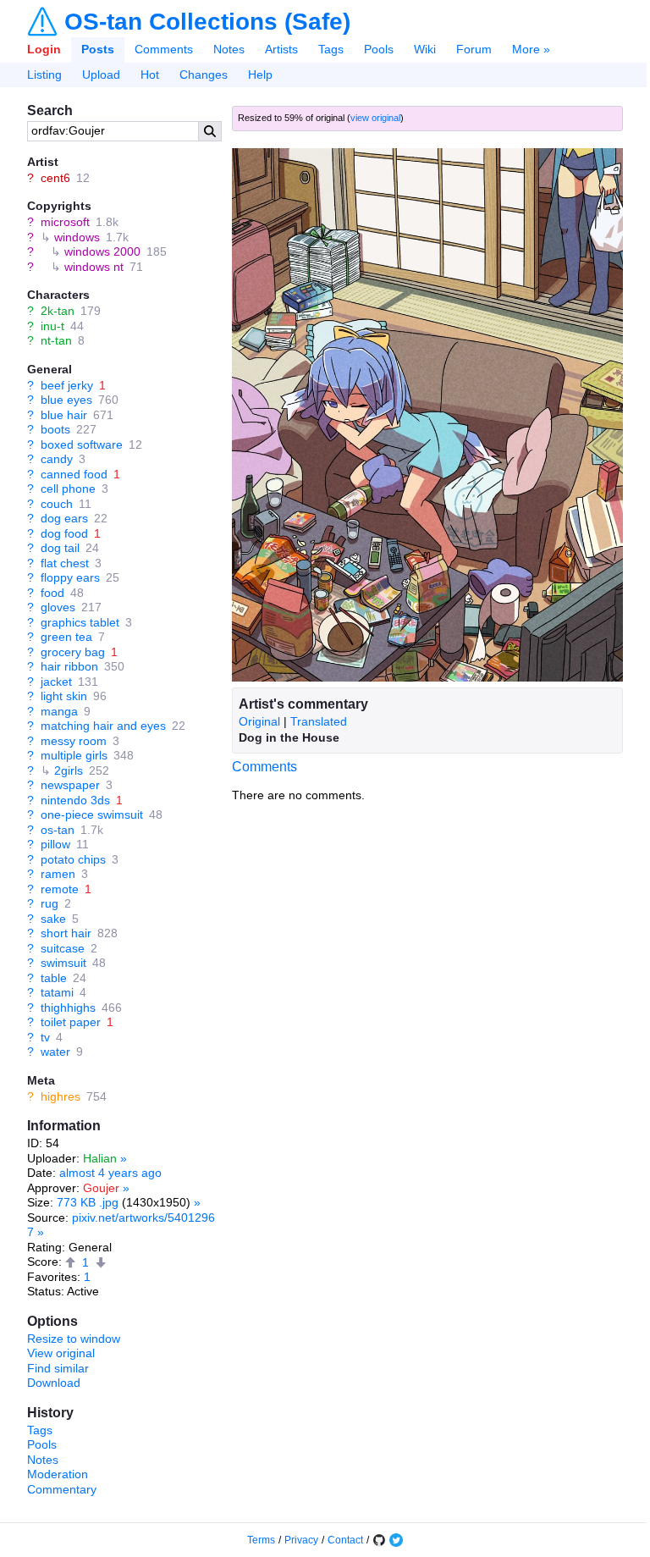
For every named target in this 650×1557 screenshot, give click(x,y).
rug (49, 903)
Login (44, 49)
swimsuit (63, 962)
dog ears (64, 518)
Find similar (58, 1368)
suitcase (63, 948)
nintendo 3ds (75, 800)
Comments (164, 49)
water (55, 1051)
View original (61, 1353)
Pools (379, 49)
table (54, 978)
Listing (44, 74)
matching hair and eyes (103, 725)
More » (531, 49)
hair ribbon (69, 666)
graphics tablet (80, 622)
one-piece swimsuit (92, 814)
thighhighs (68, 1007)
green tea (66, 636)
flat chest (65, 563)
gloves (58, 607)
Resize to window (73, 1338)
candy (57, 459)
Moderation (57, 1474)
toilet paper (71, 1022)
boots (55, 429)
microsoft (65, 222)
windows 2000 (102, 251)
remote (60, 889)
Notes (229, 49)
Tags (331, 49)
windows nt (94, 266)
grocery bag (73, 652)
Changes (203, 74)
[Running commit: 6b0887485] (379, 1540)
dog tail (60, 548)
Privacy (301, 1540)
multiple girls (74, 755)
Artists (281, 49)
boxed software (82, 444)
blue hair (64, 415)
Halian (100, 1158)
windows (77, 237)
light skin (64, 696)
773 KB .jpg (87, 1202)
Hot (149, 74)
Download (53, 1382)
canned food (74, 474)
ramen (58, 874)
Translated (318, 721)
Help (260, 74)
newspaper (70, 785)
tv (45, 1037)
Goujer (101, 1188)
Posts (97, 49)
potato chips (73, 859)
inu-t (52, 326)
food (52, 592)
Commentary (61, 1489)
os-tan (57, 829)
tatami (57, 992)
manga (59, 711)
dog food (64, 533)
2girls (68, 770)
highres (60, 1096)
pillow (55, 844)
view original (375, 118)
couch (57, 504)
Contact (345, 1540)
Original (259, 721)
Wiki (425, 49)
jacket (56, 681)
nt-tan (56, 340)
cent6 (55, 178)
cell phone (68, 488)
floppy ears (70, 577)
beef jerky (67, 385)
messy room (74, 741)
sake (53, 918)
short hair (66, 933)
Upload (101, 74)
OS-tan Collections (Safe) (207, 22)
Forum (474, 49)
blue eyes (66, 399)
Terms (261, 1540)
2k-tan (57, 310)
